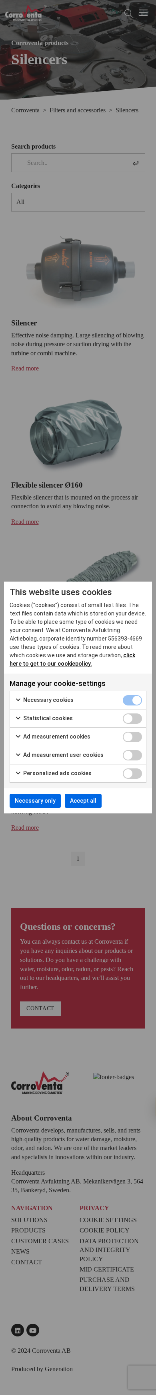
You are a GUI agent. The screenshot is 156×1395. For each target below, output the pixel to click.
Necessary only (35, 800)
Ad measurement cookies (56, 736)
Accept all (83, 800)
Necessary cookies (48, 700)
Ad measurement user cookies (63, 755)
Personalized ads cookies (57, 773)
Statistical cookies (47, 718)
